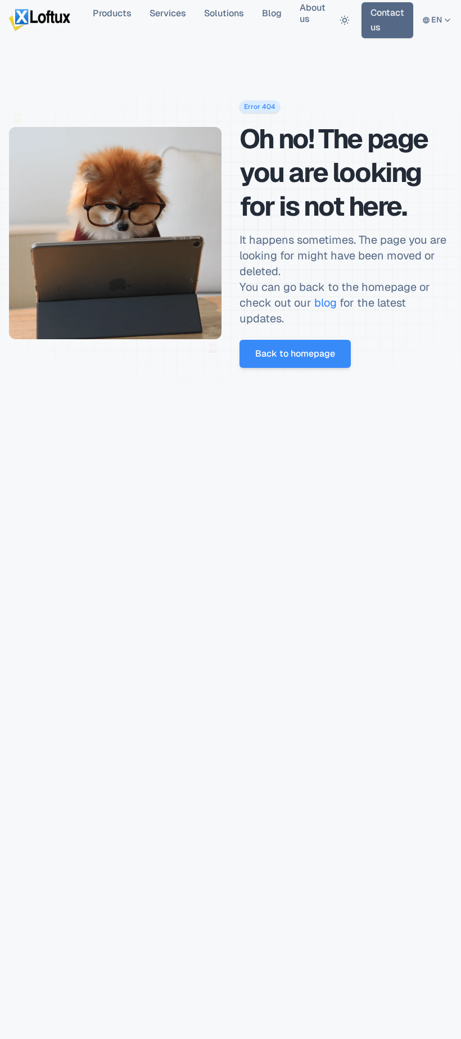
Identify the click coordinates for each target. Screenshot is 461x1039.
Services (168, 13)
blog (325, 302)
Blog (272, 13)
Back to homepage (295, 353)
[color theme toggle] (345, 20)
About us (313, 13)
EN (437, 22)
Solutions (224, 13)
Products (112, 13)
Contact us (387, 20)
